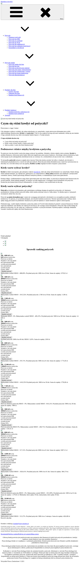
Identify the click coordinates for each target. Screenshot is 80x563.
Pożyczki (7, 35)
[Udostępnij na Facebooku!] (5, 241)
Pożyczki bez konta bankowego (18, 73)
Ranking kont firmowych (16, 95)
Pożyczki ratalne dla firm (16, 64)
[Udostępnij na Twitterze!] (5, 243)
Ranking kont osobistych (16, 113)
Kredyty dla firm (14, 91)
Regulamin (4, 534)
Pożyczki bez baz (14, 66)
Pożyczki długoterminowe (17, 75)
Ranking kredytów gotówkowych (19, 112)
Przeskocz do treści (7, 1)
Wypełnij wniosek (6, 271)
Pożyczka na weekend (15, 41)
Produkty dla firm (10, 90)
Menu (61, 19)
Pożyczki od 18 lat (14, 42)
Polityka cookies (13, 534)
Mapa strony (35, 534)
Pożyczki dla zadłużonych (17, 44)
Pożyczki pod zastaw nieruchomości (20, 69)
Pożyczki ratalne (10, 63)
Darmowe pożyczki (15, 37)
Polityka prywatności (24, 534)
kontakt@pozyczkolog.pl (21, 523)
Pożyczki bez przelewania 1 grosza (19, 71)
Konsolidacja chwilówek (16, 48)
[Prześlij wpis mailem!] (5, 245)
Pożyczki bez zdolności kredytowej (19, 46)
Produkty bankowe (10, 110)
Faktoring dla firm (14, 93)
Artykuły (7, 115)
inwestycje (37, 172)
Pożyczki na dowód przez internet (19, 68)
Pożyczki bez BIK (14, 39)
